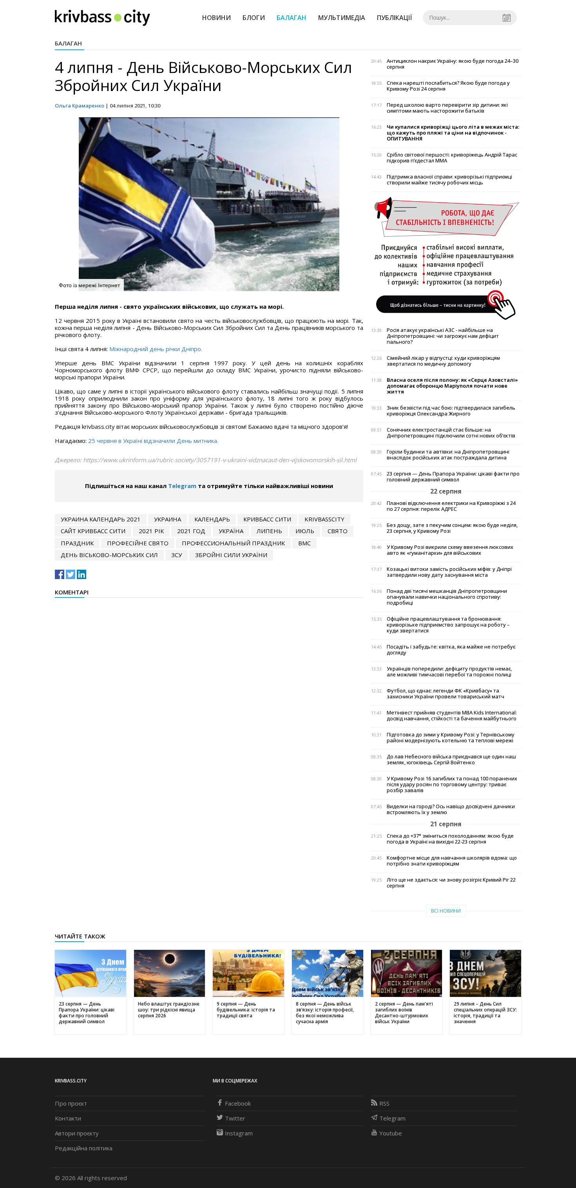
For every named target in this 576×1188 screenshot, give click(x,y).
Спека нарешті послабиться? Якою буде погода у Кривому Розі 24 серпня (448, 86)
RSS (384, 1103)
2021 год (191, 531)
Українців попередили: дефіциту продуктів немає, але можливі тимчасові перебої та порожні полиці (449, 672)
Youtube (390, 1133)
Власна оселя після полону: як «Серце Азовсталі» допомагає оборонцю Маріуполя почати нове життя (452, 386)
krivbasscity (324, 519)
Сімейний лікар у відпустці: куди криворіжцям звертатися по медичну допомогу (443, 361)
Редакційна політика (83, 1148)
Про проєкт (71, 1103)
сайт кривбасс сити (93, 531)
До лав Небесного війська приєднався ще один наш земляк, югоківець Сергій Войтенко (451, 759)
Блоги (254, 17)
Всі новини (446, 910)
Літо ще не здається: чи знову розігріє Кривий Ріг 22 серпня (451, 883)
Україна (231, 531)
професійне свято (137, 543)
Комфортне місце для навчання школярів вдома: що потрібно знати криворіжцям (452, 861)
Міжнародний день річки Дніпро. (155, 349)
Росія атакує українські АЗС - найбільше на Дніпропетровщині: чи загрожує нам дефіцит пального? (443, 336)
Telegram (182, 486)
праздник (77, 543)
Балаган (291, 17)
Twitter (235, 1118)
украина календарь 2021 (101, 519)
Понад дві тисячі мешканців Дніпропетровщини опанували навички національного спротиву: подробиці (447, 597)
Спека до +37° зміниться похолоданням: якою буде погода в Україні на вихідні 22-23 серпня (450, 839)
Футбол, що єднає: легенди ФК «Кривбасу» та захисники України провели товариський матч (445, 694)
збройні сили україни (231, 555)
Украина (167, 519)
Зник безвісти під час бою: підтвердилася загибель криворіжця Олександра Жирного (451, 411)
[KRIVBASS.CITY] (102, 17)
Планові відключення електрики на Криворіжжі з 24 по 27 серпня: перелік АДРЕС (451, 506)
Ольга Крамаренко (79, 105)
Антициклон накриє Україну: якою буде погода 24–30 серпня (452, 64)
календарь (212, 519)
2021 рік (151, 531)
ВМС (304, 543)
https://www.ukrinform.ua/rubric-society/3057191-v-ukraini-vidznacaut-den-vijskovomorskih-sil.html (220, 460)
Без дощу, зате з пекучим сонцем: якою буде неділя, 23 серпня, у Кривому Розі (452, 528)
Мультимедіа (341, 17)
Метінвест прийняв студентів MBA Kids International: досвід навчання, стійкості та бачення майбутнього (452, 716)
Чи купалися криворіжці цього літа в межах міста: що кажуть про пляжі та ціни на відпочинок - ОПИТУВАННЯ (453, 133)
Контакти (68, 1118)
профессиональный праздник (233, 543)
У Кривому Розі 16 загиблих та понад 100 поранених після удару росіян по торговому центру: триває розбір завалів (452, 784)
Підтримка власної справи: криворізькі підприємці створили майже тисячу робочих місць (449, 180)
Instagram (239, 1133)
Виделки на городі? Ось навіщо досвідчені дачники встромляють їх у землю (451, 809)
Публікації (394, 17)
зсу (176, 555)
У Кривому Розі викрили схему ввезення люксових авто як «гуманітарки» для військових (450, 550)
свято (338, 531)
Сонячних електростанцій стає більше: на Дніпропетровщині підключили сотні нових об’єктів (451, 433)
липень (269, 531)
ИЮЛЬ (304, 531)
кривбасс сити (267, 519)
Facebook (238, 1103)
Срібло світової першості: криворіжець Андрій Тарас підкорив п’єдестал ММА (452, 158)
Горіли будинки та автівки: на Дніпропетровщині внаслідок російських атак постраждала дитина (448, 455)
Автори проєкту (77, 1133)
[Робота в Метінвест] (446, 258)
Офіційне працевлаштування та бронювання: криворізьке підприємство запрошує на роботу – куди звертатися (448, 625)
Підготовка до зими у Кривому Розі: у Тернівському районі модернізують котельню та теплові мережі (450, 737)
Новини (216, 17)
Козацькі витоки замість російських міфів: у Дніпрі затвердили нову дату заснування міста (449, 572)
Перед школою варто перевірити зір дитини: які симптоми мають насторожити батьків (447, 108)
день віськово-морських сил (109, 555)
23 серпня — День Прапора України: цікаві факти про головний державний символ (453, 477)
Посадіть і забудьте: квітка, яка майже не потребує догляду (451, 650)
